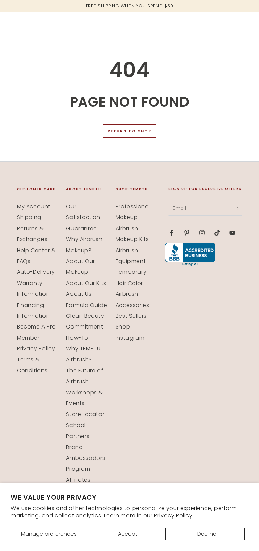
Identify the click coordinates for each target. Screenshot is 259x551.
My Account (33, 206)
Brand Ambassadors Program (85, 458)
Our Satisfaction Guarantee (83, 217)
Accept (127, 534)
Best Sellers (131, 316)
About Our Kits (86, 283)
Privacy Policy (173, 515)
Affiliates (78, 480)
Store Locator (85, 414)
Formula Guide (86, 305)
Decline (207, 534)
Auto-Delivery (36, 272)
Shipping (29, 217)
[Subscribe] (238, 208)
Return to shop (130, 131)
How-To (77, 338)
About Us (78, 294)
